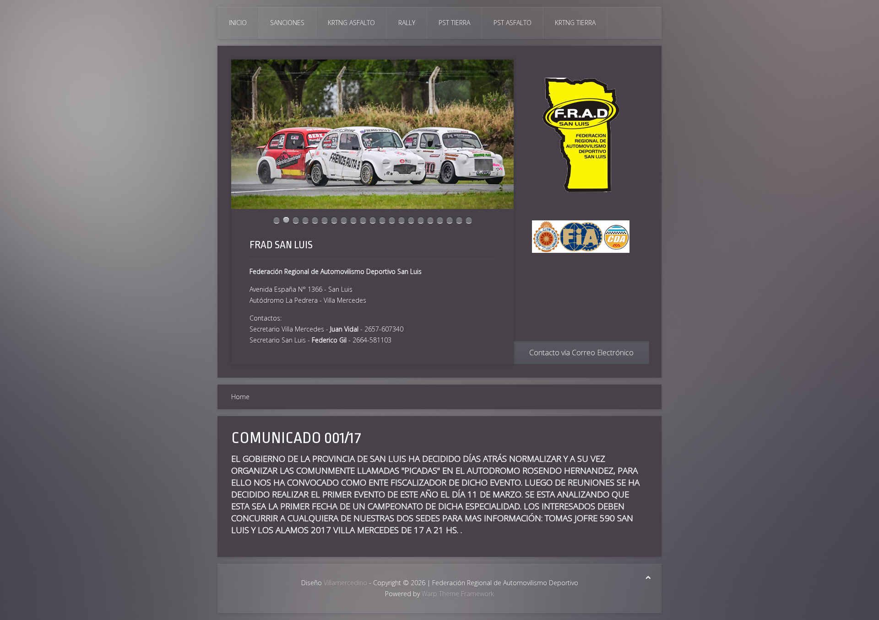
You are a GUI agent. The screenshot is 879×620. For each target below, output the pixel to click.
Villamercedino (345, 582)
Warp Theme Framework (458, 593)
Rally (406, 22)
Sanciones (287, 22)
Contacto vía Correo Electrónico (581, 352)
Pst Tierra (454, 22)
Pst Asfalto (513, 22)
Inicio (238, 22)
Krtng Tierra (575, 22)
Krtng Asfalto (351, 22)
